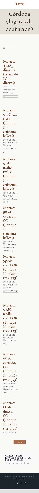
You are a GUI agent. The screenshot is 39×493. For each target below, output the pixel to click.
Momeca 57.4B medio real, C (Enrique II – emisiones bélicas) (10, 174)
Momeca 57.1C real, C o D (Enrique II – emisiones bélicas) (10, 123)
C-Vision (24, 479)
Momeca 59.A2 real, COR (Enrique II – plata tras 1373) (10, 267)
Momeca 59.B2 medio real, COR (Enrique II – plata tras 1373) (10, 318)
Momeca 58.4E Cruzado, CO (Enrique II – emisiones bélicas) (10, 223)
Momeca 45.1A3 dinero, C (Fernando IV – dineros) (10, 72)
